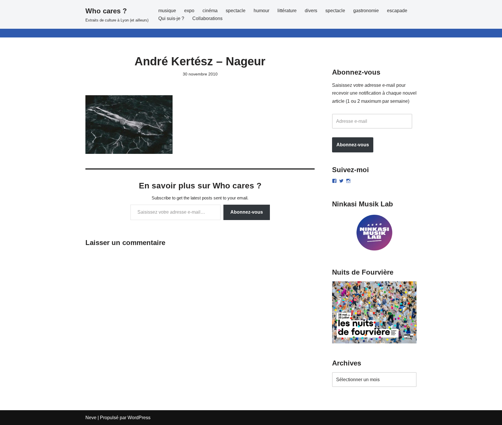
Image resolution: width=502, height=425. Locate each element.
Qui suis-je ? (171, 18)
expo (189, 10)
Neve (90, 417)
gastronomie (366, 10)
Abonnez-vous (246, 212)
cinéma (210, 10)
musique (167, 10)
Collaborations (207, 18)
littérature (287, 10)
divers (311, 10)
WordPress (139, 417)
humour (261, 10)
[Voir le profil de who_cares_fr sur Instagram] (348, 181)
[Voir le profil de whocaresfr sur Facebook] (334, 181)
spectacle (235, 10)
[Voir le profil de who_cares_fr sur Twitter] (341, 181)
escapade (397, 10)
